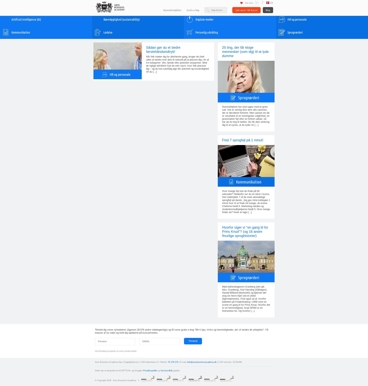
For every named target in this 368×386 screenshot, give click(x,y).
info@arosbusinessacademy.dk (202, 362)
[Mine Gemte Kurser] (241, 3)
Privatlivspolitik (150, 370)
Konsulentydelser (172, 10)
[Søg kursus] (215, 10)
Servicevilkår (166, 370)
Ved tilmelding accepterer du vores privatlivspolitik (116, 351)
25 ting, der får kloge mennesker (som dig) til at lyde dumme (245, 52)
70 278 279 (173, 362)
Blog (268, 10)
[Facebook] (262, 2)
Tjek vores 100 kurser (246, 10)
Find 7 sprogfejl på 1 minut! (242, 140)
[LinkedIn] (257, 2)
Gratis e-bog (193, 10)
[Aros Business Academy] (110, 6)
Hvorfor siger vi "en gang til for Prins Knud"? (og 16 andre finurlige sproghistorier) (245, 231)
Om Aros (249, 2)
